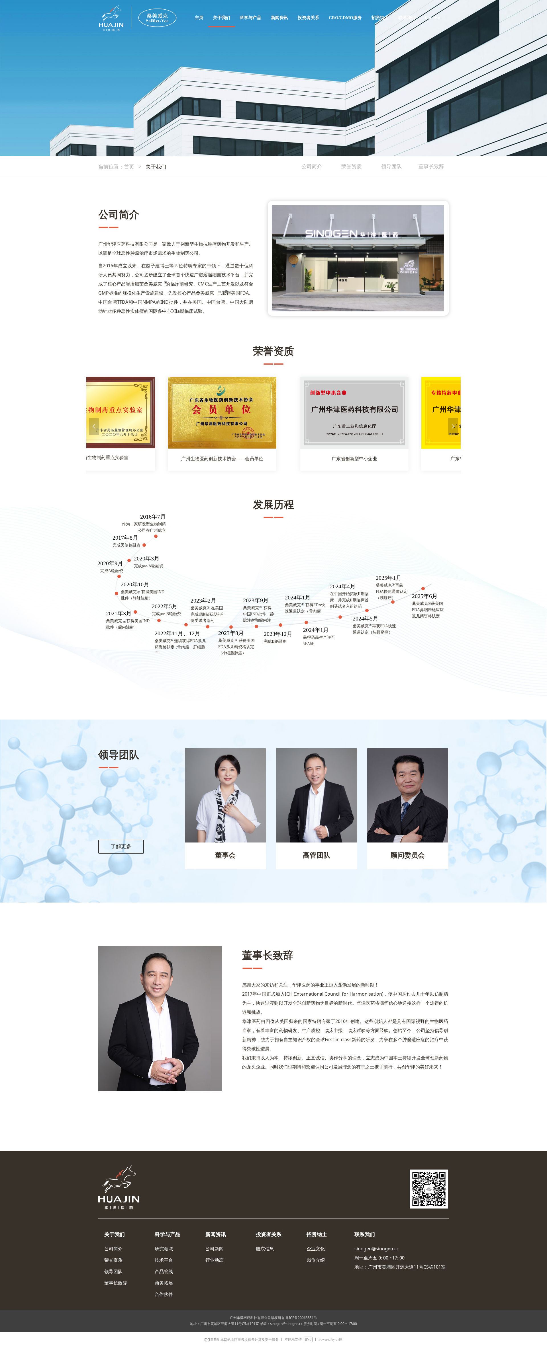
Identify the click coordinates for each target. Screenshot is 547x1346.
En (437, 17)
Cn (428, 17)
